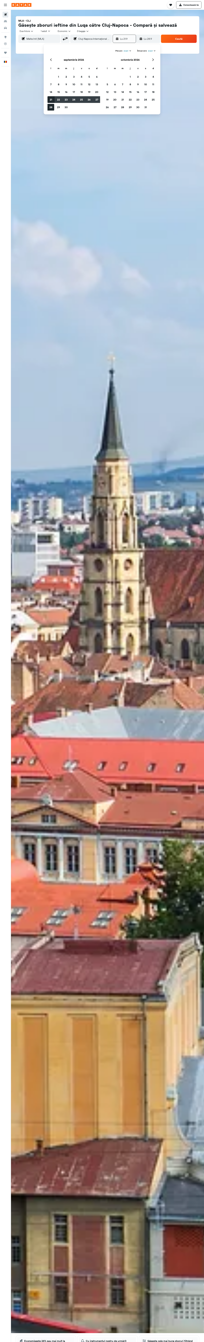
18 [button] (81, 92)
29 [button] (58, 107)
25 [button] (81, 99)
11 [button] (81, 84)
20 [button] (96, 92)
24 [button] (73, 99)
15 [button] (58, 92)
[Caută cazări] (5, 21)
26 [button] (89, 99)
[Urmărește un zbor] (5, 43)
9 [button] (66, 84)
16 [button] (66, 92)
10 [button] (74, 84)
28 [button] (50, 107)
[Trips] (5, 53)
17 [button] (74, 92)
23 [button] (66, 99)
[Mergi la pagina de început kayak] (21, 5)
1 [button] (58, 76)
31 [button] (145, 107)
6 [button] (97, 76)
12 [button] (89, 84)
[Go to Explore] (5, 37)
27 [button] (96, 99)
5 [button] (89, 76)
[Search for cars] (5, 28)
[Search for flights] (5, 14)
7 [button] (50, 84)
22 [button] (58, 99)
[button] (5, 4)
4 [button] (81, 76)
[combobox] (26, 31)
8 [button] (58, 84)
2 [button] (66, 76)
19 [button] (89, 92)
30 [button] (66, 107)
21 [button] (51, 99)
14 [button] (51, 92)
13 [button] (97, 84)
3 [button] (74, 76)
